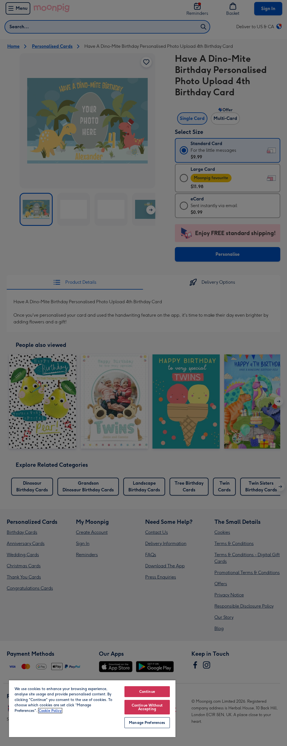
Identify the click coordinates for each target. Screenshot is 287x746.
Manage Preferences (147, 723)
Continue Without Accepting (147, 707)
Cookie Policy (50, 711)
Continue (147, 692)
